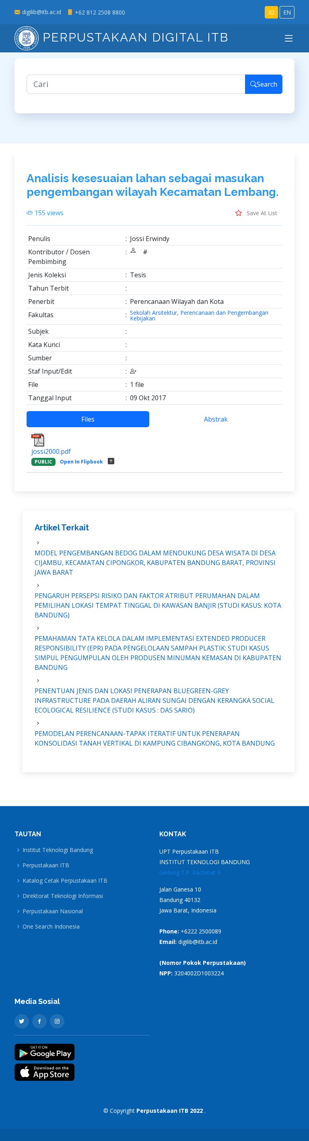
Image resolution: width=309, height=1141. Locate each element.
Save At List (261, 213)
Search (267, 84)
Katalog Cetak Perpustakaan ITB (65, 880)
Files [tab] (88, 419)
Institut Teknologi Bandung (58, 850)
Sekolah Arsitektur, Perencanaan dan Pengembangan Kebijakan (199, 315)
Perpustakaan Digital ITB (134, 37)
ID (271, 12)
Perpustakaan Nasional (53, 911)
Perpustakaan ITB (46, 865)
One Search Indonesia (51, 926)
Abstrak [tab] (216, 419)
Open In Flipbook (81, 461)
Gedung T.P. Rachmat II (189, 872)
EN (287, 12)
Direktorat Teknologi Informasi (63, 896)
